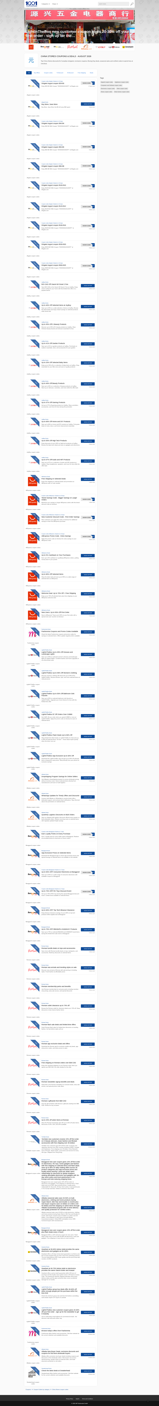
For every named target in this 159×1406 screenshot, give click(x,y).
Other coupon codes (122, 88)
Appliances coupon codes (122, 82)
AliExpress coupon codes (33, 490)
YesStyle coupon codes (33, 1150)
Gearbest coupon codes (33, 1261)
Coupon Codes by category (42, 1389)
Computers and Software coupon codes (111, 85)
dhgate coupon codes (33, 95)
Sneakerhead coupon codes (33, 1383)
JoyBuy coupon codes (33, 296)
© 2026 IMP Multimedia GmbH (79, 1403)
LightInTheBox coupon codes (33, 664)
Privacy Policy (69, 1398)
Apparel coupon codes (107, 82)
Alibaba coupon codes (33, 788)
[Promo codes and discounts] (31, 4)
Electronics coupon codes (108, 88)
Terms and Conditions (87, 1398)
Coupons (28, 1389)
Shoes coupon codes (106, 91)
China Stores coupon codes (60, 1389)
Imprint (77, 1398)
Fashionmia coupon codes (33, 643)
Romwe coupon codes (33, 960)
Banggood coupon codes (33, 845)
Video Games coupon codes (121, 91)
